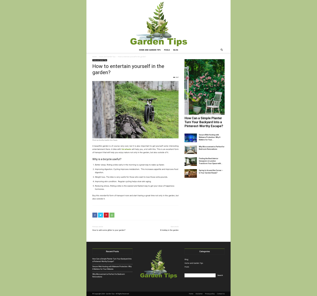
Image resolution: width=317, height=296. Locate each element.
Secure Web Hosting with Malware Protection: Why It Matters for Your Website (112, 267)
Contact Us (221, 294)
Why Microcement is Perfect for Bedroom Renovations (108, 275)
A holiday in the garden (169, 230)
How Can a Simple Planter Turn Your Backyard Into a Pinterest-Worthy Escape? (204, 122)
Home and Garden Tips (150, 50)
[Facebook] (94, 215)
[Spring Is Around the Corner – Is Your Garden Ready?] (191, 173)
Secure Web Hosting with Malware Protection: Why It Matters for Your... (209, 137)
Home (94, 57)
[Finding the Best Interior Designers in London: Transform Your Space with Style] (191, 161)
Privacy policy (210, 294)
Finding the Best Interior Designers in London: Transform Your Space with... (210, 161)
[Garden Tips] (158, 23)
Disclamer (199, 294)
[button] (222, 50)
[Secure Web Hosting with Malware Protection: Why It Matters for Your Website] (191, 138)
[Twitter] (100, 215)
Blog (175, 50)
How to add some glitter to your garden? (108, 230)
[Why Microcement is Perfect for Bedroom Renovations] (191, 149)
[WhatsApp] (111, 215)
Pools (167, 50)
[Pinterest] (106, 215)
